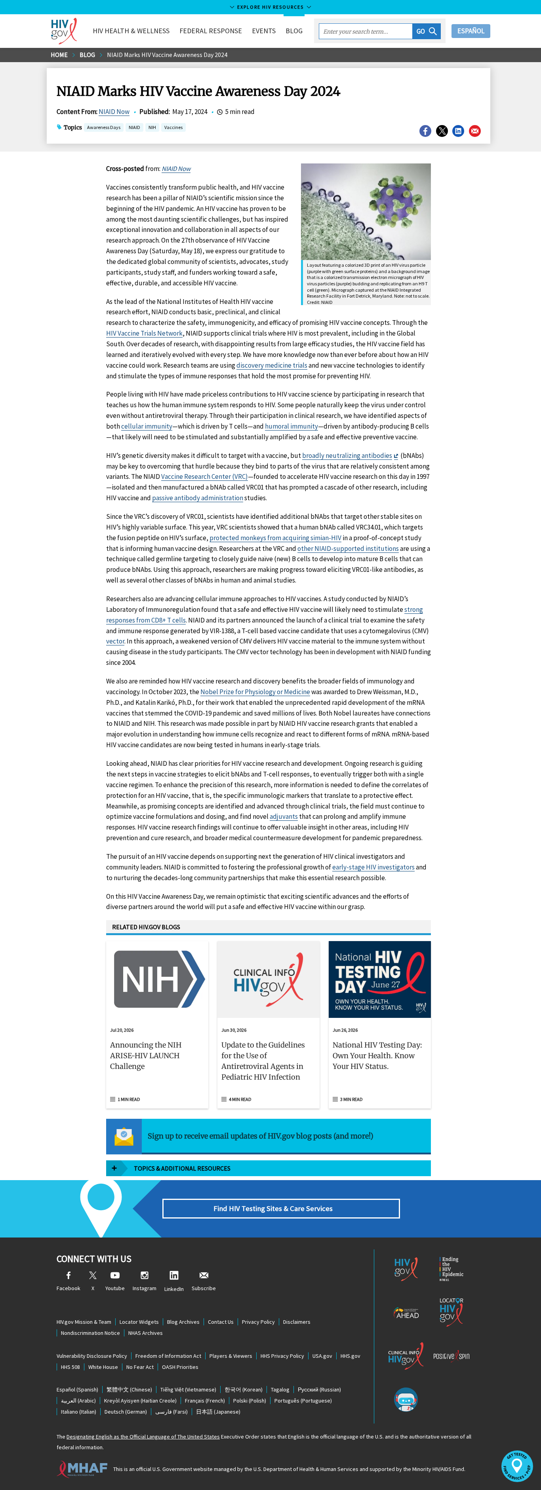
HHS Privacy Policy (282, 1355)
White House (103, 1366)
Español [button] (470, 31)
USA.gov (322, 1355)
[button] (427, 31)
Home (59, 55)
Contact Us (221, 1321)
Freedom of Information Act (168, 1355)
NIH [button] (152, 128)
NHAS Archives (145, 1332)
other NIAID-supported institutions (348, 548)
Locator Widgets (139, 1321)
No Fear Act (140, 1366)
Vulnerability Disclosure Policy (92, 1355)
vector (115, 641)
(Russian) (319, 1389)
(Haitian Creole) (140, 1400)
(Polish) (249, 1400)
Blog (294, 30)
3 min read (351, 1099)
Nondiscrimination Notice (90, 1332)
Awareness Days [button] (103, 127)
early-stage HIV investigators (373, 867)
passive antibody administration (197, 498)
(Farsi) (171, 1411)
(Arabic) (78, 1400)
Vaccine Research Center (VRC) (204, 476)
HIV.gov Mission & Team (84, 1321)
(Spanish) (77, 1389)
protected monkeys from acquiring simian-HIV (275, 537)
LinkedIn (174, 1289)
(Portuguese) (303, 1400)
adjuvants (284, 816)
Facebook (68, 1288)
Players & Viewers (231, 1355)
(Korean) (244, 1389)
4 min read (240, 1099)
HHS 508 (70, 1366)
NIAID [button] (134, 128)
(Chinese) (129, 1389)
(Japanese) (218, 1411)
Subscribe (204, 1288)
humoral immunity (291, 426)
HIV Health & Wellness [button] (131, 30)
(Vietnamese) (188, 1389)
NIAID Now (114, 111)
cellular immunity (146, 426)
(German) (126, 1411)
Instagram (144, 1288)
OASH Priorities (180, 1366)
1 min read (129, 1099)
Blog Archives (183, 1321)
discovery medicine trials (271, 365)
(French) (205, 1400)
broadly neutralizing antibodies (347, 455)
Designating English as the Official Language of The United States (143, 1436)
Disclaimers (297, 1321)
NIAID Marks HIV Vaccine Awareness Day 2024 (167, 55)
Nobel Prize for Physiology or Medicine (255, 691)
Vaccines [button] (173, 127)
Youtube (115, 1288)
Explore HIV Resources (270, 7)
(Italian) (78, 1411)
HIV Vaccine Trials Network (144, 333)
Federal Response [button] (210, 30)
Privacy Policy (258, 1321)
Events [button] (264, 30)
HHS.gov (350, 1355)
